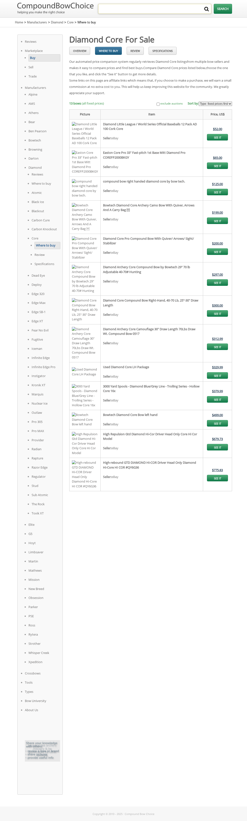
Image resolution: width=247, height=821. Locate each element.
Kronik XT (38, 385)
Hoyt (32, 543)
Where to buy (41, 183)
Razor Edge (40, 467)
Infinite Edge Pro (43, 367)
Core (70, 22)
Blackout (38, 211)
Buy (32, 58)
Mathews (35, 570)
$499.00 (217, 415)
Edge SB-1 (39, 312)
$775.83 (217, 470)
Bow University (35, 701)
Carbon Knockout (44, 229)
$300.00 (217, 305)
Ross (31, 625)
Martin (33, 561)
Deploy (37, 284)
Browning (35, 149)
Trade (32, 76)
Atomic (37, 192)
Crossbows (33, 673)
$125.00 (217, 184)
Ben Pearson (37, 131)
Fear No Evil (40, 330)
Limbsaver (35, 552)
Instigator (39, 376)
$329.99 (217, 367)
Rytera (33, 634)
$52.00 (217, 129)
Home (19, 22)
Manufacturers (37, 22)
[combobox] (154, 9)
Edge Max (39, 303)
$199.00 (217, 212)
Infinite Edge (41, 358)
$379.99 (217, 391)
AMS (31, 103)
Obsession (35, 598)
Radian (36, 449)
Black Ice (38, 202)
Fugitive (37, 339)
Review (39, 255)
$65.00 (217, 157)
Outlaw (37, 412)
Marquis (37, 394)
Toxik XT (38, 513)
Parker (33, 607)
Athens (33, 113)
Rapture (37, 458)
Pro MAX (38, 431)
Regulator (39, 476)
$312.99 (217, 339)
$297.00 (217, 274)
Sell (30, 67)
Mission (34, 579)
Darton (33, 158)
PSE (31, 616)
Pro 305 (37, 422)
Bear (31, 122)
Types (29, 691)
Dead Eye (38, 275)
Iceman (37, 348)
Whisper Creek (38, 653)
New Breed (36, 589)
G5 (30, 534)
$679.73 (217, 439)
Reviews (30, 41)
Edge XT (37, 321)
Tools (29, 682)
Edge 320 (38, 294)
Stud (35, 486)
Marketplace (34, 51)
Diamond (57, 22)
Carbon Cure (41, 220)
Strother (34, 643)
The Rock (38, 504)
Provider (38, 440)
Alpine (32, 94)
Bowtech (34, 140)
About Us (31, 710)
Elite (31, 524)
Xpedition (35, 662)
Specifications (44, 264)
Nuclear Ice (40, 403)
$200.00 (217, 243)
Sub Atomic (40, 495)
